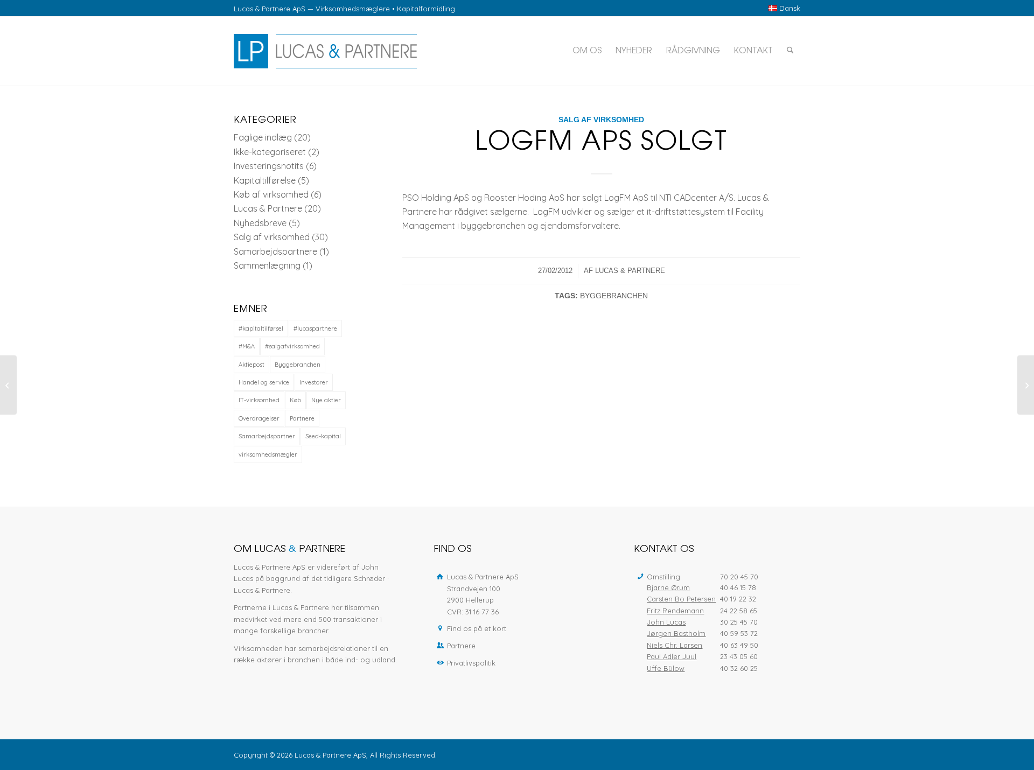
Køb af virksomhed (271, 194)
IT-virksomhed (259, 400)
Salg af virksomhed (601, 119)
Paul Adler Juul (671, 656)
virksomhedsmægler (268, 454)
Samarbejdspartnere (275, 251)
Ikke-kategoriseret (270, 151)
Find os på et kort (476, 628)
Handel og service (264, 382)
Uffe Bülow (665, 668)
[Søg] (790, 51)
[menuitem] (781, 8)
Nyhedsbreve (260, 223)
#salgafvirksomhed (292, 346)
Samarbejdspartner (267, 436)
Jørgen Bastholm (676, 633)
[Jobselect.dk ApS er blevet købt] (8, 385)
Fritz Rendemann (675, 610)
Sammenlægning (267, 265)
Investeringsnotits (269, 165)
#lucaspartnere (315, 328)
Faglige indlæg (263, 137)
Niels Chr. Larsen (674, 645)
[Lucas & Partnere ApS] (325, 51)
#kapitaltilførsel (261, 328)
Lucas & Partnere (630, 271)
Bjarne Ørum (668, 587)
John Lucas (666, 622)
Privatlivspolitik (471, 663)
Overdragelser (259, 418)
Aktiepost (251, 364)
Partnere (302, 418)
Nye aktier (326, 400)
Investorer (313, 382)
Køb (295, 400)
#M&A (247, 346)
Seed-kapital (323, 436)
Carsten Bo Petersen (681, 598)
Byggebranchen (614, 295)
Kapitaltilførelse (265, 180)
